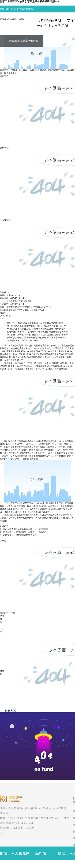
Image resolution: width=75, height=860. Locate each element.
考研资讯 (42, 70)
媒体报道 (4, 292)
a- (3, 318)
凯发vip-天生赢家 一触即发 (12, 19)
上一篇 (3, 540)
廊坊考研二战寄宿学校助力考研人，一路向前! (24, 532)
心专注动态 (5, 220)
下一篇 (12, 612)
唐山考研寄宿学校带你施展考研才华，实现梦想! (25, 529)
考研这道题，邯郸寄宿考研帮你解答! (20, 535)
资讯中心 (4, 76)
